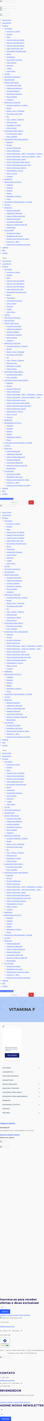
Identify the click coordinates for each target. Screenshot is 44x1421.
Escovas (9, 145)
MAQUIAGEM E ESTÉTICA (12, 182)
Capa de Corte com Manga (15, 40)
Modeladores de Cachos (14, 236)
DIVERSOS (6, 1108)
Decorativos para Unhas (14, 114)
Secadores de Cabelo (13, 233)
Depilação (9, 185)
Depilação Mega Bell (13, 219)
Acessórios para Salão (13, 85)
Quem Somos (6, 20)
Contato (5, 253)
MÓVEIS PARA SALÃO (11, 83)
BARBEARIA (8, 179)
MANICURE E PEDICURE (12, 102)
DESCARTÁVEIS (9, 80)
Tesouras (9, 176)
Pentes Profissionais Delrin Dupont (18, 162)
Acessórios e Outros (13, 31)
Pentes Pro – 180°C (12, 242)
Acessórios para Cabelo (14, 134)
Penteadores (10, 57)
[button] (22, 258)
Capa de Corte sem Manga (15, 46)
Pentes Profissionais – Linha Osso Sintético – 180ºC (23, 156)
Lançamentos (6, 23)
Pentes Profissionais (13, 151)
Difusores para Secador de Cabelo (17, 239)
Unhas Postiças (11, 128)
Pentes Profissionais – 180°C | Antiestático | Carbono (24, 154)
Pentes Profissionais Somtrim (16, 168)
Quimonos (9, 65)
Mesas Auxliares (11, 97)
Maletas (9, 193)
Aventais (9, 34)
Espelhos (9, 191)
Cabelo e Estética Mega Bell (15, 216)
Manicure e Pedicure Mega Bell (16, 225)
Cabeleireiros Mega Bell (14, 213)
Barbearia (9, 142)
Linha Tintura (10, 71)
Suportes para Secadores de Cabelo (18, 245)
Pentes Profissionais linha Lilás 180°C (18, 165)
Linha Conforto (11, 63)
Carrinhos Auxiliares (12, 91)
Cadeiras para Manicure (14, 88)
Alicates (9, 108)
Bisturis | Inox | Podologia (15, 111)
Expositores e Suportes (14, 94)
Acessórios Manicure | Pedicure (17, 105)
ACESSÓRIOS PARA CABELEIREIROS (16, 139)
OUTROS (7, 205)
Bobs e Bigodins (11, 137)
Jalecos (8, 54)
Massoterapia (11, 227)
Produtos (5, 26)
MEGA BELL (8, 208)
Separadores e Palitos (13, 125)
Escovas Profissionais (13, 148)
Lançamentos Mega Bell (14, 222)
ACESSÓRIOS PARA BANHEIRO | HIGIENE (18, 202)
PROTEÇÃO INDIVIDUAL (12, 77)
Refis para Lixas (11, 122)
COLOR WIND (9, 230)
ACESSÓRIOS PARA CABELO (13, 131)
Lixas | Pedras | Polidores (15, 119)
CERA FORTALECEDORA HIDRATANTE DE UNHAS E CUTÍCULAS (11, 1049)
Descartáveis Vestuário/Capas (16, 51)
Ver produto (12, 1055)
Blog (3, 250)
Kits (7, 117)
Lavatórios (10, 100)
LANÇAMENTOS (7, 1072)
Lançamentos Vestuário (14, 60)
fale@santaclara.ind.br (7, 1326)
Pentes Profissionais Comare (16, 159)
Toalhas (9, 68)
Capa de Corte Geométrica (15, 43)
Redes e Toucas (11, 173)
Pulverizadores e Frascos (14, 171)
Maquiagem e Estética (13, 196)
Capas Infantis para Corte (14, 48)
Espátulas (9, 188)
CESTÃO (7, 74)
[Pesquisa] (31, 502)
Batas (8, 37)
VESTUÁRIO (8, 29)
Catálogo (5, 247)
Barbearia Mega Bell (13, 210)
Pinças (8, 199)
